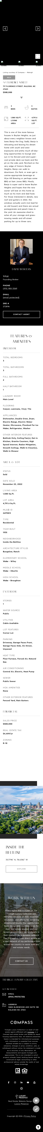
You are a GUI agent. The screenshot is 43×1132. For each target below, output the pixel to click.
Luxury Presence (21, 1104)
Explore (21, 869)
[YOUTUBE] (28, 1082)
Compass (30, 1032)
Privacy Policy (30, 1116)
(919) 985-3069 (10, 288)
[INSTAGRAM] (15, 1082)
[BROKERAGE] (21, 1088)
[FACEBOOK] (8, 1082)
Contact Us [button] (21, 961)
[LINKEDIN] (21, 1082)
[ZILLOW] (34, 1082)
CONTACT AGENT (21, 314)
